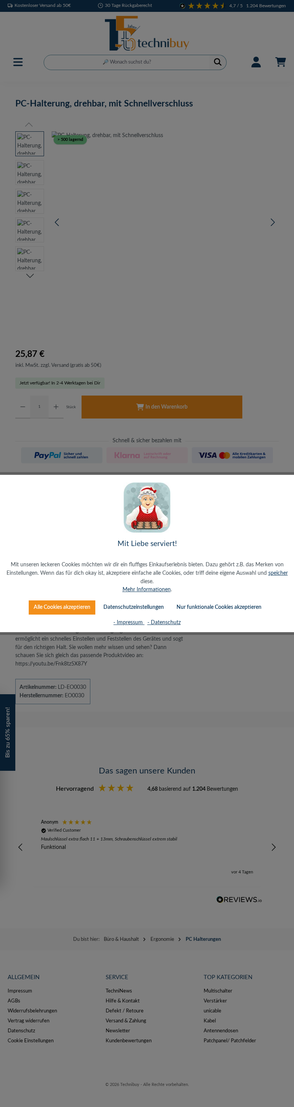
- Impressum (128, 622)
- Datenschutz (164, 622)
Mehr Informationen (146, 589)
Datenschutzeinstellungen (133, 607)
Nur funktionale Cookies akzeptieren (218, 607)
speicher (278, 573)
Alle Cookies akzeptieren (62, 607)
